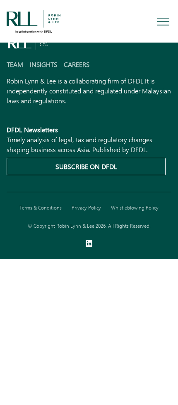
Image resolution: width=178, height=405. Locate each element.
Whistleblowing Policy (135, 207)
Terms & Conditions (40, 207)
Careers (76, 64)
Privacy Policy (86, 207)
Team (15, 64)
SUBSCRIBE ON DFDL (86, 166)
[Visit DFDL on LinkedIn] (89, 244)
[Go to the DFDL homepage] (33, 20)
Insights (43, 64)
